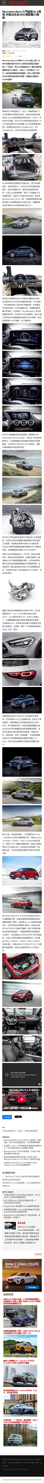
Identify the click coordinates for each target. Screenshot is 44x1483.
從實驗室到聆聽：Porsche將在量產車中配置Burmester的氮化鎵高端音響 (21, 1210)
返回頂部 (38, 1254)
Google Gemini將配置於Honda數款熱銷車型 (21, 1206)
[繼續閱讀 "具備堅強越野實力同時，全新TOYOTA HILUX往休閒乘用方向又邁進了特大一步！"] (20, 1346)
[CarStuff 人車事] (18, 1)
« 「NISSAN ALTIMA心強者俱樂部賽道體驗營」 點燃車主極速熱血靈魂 (21, 1178)
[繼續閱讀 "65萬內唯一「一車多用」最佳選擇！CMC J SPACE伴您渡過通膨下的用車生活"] (20, 1435)
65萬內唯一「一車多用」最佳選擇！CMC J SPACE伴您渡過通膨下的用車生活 (20, 1421)
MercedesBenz (9, 1130)
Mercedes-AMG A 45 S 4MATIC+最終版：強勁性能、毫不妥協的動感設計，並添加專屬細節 (22, 1141)
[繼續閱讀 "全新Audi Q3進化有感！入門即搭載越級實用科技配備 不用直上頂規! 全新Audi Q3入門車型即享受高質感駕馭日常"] (20, 1316)
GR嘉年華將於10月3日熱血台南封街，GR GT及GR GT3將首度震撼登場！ (22, 1196)
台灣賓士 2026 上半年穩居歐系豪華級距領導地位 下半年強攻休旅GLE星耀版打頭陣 (22, 1147)
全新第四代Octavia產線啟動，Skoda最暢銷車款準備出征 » (21, 1184)
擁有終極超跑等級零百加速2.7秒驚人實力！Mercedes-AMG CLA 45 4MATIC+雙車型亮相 (22, 1158)
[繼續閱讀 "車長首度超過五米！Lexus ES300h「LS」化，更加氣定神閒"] (20, 1406)
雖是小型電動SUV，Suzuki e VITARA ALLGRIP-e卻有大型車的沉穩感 (18, 1362)
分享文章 (7, 1117)
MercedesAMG (31, 1130)
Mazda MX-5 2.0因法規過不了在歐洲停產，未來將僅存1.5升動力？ (22, 1216)
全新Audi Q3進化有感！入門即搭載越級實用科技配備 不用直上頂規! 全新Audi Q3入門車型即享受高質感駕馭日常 (22, 1301)
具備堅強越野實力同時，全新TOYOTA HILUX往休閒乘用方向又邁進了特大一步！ (21, 1332)
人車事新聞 (10, 53)
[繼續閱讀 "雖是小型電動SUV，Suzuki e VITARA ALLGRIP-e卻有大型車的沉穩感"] (20, 1376)
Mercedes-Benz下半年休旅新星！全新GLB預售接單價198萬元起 (22, 1152)
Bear (8, 51)
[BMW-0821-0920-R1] (22, 1275)
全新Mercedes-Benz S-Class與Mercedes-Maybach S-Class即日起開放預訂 (20, 1164)
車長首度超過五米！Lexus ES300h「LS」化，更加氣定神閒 (20, 1391)
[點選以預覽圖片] (21, 34)
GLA (20, 1130)
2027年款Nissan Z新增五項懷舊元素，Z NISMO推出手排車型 (20, 1201)
